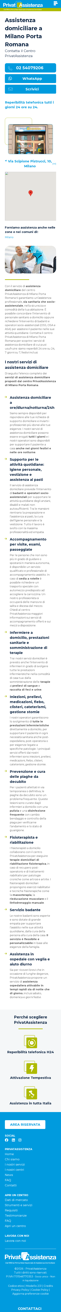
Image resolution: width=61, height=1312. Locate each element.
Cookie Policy (39, 1289)
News (9, 1175)
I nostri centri (14, 1170)
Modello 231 (34, 1285)
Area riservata (25, 1125)
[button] (30, 193)
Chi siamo (12, 1159)
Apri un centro (15, 1226)
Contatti (11, 1185)
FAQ (8, 1180)
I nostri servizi (15, 1164)
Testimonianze (16, 1215)
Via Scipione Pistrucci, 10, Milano (30, 163)
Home (9, 1154)
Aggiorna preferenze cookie (30, 1293)
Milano (9, 237)
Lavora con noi (15, 1241)
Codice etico (16, 1285)
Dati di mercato (16, 1200)
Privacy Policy (20, 1289)
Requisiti (11, 1210)
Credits (48, 1285)
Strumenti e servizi (18, 1205)
